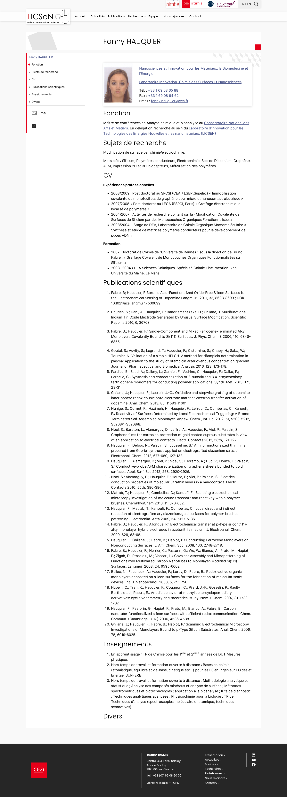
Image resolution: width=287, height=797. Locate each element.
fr (242, 3)
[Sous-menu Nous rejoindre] (185, 17)
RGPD (175, 782)
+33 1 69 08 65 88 (163, 90)
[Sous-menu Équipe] (159, 17)
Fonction (37, 64)
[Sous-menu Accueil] (86, 17)
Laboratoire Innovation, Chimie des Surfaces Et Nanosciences (190, 82)
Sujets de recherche (45, 71)
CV (34, 79)
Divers (36, 101)
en (249, 3)
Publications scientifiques (48, 86)
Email (42, 113)
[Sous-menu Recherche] (145, 17)
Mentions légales (157, 782)
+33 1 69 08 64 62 (163, 96)
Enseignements (42, 94)
